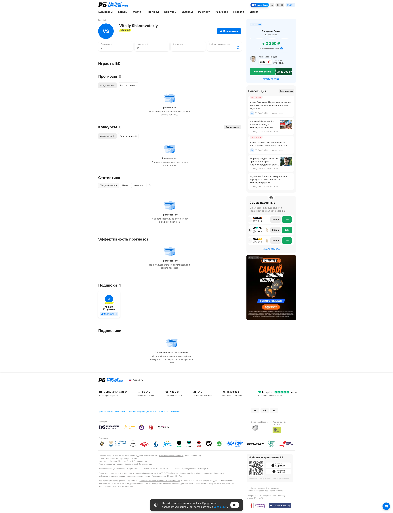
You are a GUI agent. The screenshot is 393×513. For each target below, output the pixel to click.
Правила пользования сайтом (111, 411)
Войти (290, 5)
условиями (220, 506)
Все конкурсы (232, 127)
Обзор (275, 219)
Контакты (163, 411)
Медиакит (175, 411)
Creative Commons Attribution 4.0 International (160, 480)
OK (235, 505)
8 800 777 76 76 (160, 468)
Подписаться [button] (230, 31)
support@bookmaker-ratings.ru (194, 468)
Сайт (287, 219)
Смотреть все (286, 91)
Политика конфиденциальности (142, 411)
